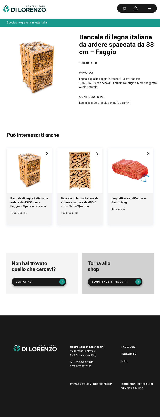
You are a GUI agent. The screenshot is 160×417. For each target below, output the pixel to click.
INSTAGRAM (129, 354)
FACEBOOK (128, 347)
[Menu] (149, 8)
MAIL (124, 361)
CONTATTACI (24, 281)
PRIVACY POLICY (80, 384)
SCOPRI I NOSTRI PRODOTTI (110, 281)
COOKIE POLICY (103, 384)
